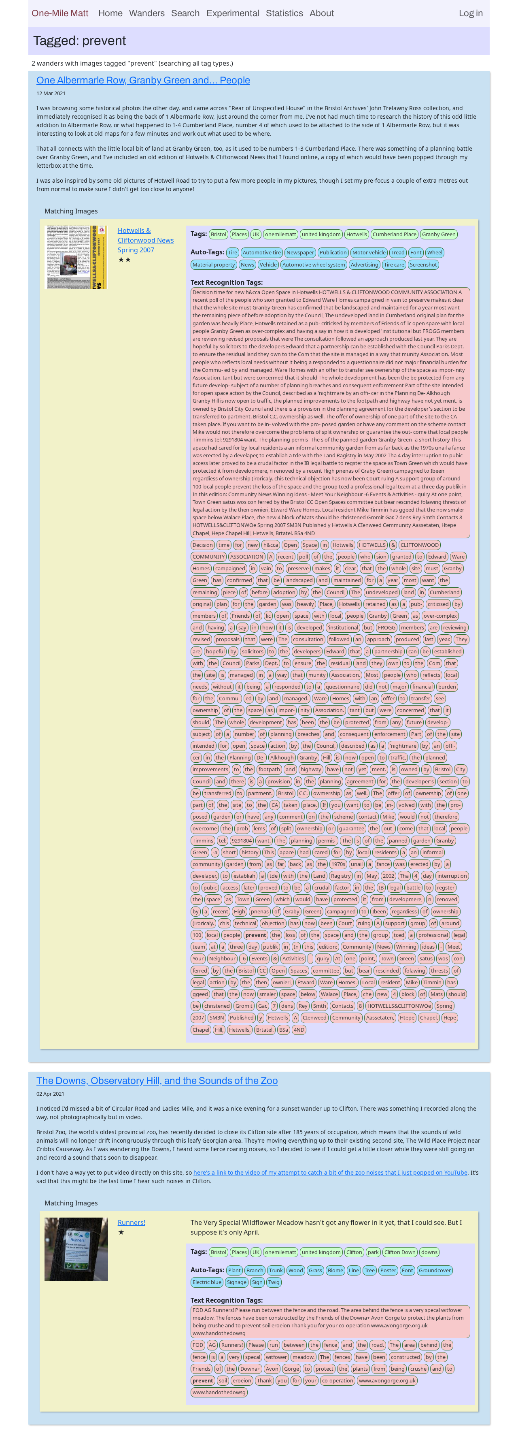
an (358, 639)
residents (385, 852)
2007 (198, 1017)
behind (428, 1344)
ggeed (200, 994)
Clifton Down (400, 1252)
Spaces (299, 970)
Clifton (354, 1252)
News (247, 264)
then (261, 982)
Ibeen (379, 911)
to (419, 556)
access (230, 887)
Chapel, (429, 1017)
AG (212, 1344)
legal (395, 887)
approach (378, 639)
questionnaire (342, 686)
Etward (305, 982)
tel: (222, 840)
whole (398, 568)
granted (402, 556)
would (407, 816)
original (202, 604)
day (427, 875)
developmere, (405, 899)
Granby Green (439, 234)
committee (326, 970)
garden (267, 604)
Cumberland (445, 592)
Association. (345, 674)
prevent (256, 934)
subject (201, 734)
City (460, 769)
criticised (438, 604)
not (382, 686)
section (448, 781)
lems (259, 828)
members (204, 615)
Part (416, 734)
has (217, 580)
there (237, 781)
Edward (437, 556)
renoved (447, 899)
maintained (347, 580)
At (337, 958)
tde (274, 875)
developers (307, 651)
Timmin (432, 982)
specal (252, 1357)
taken (290, 804)
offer (389, 698)
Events (259, 958)
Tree (370, 1270)
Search (185, 13)
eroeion (242, 1380)
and (323, 580)
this (308, 946)
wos (443, 958)
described (353, 745)
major (400, 686)
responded (287, 686)
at (213, 946)
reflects (431, 674)
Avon (272, 1368)
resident (390, 982)
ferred (200, 970)
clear (350, 568)
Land (319, 875)
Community (357, 946)
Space (310, 544)
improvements (210, 769)
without (222, 686)
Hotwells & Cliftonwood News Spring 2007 (146, 240)
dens (287, 1005)
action (277, 745)
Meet (454, 946)
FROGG (386, 627)
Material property (214, 264)
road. (378, 1344)
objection (273, 923)
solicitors (252, 651)
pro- (455, 804)
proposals (228, 639)
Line (354, 1270)
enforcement (389, 734)
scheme (343, 816)
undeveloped (382, 592)
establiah (244, 875)
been (308, 722)
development (266, 722)
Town (243, 899)
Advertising (364, 264)
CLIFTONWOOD (420, 544)
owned (409, 769)
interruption (452, 875)
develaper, (205, 875)
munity (317, 674)
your (310, 1380)
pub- (416, 604)
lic (268, 615)
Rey (303, 1005)
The (355, 592)
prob (242, 828)
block (407, 994)
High (239, 911)
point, (368, 958)
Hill (326, 757)
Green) (313, 911)
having (216, 627)
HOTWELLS (372, 544)
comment (291, 816)
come (406, 828)
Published (242, 1017)
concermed (410, 710)
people (346, 556)
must (432, 568)
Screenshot (423, 264)
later (249, 887)
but (368, 627)
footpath (269, 769)
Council (231, 663)
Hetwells (278, 1017)
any (396, 722)
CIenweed (315, 1017)
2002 (388, 875)
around (450, 923)
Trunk (276, 1270)
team (199, 946)
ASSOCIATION (246, 556)
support (395, 923)
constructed (405, 1357)
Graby (292, 911)
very (234, 1357)
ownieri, (282, 982)
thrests (439, 970)
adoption (284, 592)
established (448, 651)
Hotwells (356, 234)
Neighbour (222, 958)
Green (200, 580)
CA (275, 804)
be (277, 580)
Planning (240, 757)
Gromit (244, 1005)
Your (198, 958)
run (274, 1344)
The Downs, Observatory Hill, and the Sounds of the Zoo (157, 1080)
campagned (341, 911)
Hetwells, (240, 1029)
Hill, (219, 1029)
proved (269, 887)
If (324, 804)
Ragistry (341, 875)
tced (399, 934)
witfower (276, 1357)
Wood (296, 1270)
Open (290, 544)
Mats (437, 994)
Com (434, 663)
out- (389, 828)
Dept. (271, 663)
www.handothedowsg (219, 1392)
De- (261, 757)
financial (422, 686)
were (267, 639)
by (304, 592)
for (238, 544)
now (350, 757)
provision (278, 781)
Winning (406, 946)
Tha (404, 875)
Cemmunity (346, 1017)
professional (433, 934)
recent (285, 556)
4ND (299, 1029)
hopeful (215, 651)
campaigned (230, 568)
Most (372, 674)
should (201, 722)
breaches (308, 734)
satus (426, 958)
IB (381, 887)
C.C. (303, 793)
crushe (418, 1368)
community (207, 864)
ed (249, 698)
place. (310, 804)
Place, (326, 604)
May (372, 875)
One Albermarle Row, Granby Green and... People (143, 80)
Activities (293, 958)
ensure (303, 663)
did (369, 686)
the (328, 556)
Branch (254, 1270)
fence (330, 1344)
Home (110, 13)
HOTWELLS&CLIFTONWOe (399, 1005)
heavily (305, 604)
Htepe (407, 1017)
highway (311, 769)
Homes (201, 568)
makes (322, 568)
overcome (205, 828)
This (269, 852)
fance (383, 864)
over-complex (440, 615)
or (239, 816)
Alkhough (282, 757)
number (244, 734)
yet (362, 769)
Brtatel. (265, 1029)
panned (398, 840)
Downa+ (250, 1368)
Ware (458, 556)
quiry (323, 958)
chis (224, 923)
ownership (205, 710)
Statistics (284, 13)
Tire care (394, 264)
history (250, 852)
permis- (327, 840)
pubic (210, 887)
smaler (267, 994)
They (461, 639)
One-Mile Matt (60, 13)
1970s (338, 864)
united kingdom (321, 234)
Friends (241, 615)
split (286, 828)
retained (375, 604)
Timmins (203, 840)
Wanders (147, 13)
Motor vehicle (369, 252)
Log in (471, 13)
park (373, 1252)
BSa (283, 1029)
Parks (252, 663)
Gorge (291, 1368)
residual (340, 663)
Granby (453, 568)
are (433, 627)
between (294, 1344)
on (311, 816)
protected (357, 722)
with (319, 615)
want (428, 580)
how (267, 627)
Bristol (218, 234)
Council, (336, 592)
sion (381, 556)
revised (201, 639)
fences (342, 1357)
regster (445, 887)
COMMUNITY (209, 556)
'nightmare (403, 745)
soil (223, 1380)
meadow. (303, 1357)
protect (324, 1368)
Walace (329, 994)
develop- (437, 722)
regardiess (404, 911)
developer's (419, 781)
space (301, 615)
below (308, 994)
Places (239, 234)
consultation (308, 639)
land (408, 592)
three (236, 946)
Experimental (232, 13)
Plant (234, 1270)
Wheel (434, 252)
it (337, 568)
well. (362, 793)
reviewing (455, 627)
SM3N (217, 1017)
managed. (296, 698)
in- (390, 804)
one (462, 793)
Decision (203, 544)
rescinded (387, 970)
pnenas (260, 911)
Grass (315, 1270)
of (316, 556)
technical (245, 923)
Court (345, 923)
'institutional (343, 627)
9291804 (242, 840)
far (281, 864)
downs (429, 1252)
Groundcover (435, 1270)
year (393, 580)
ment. (379, 769)
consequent (354, 734)
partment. (260, 793)
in (325, 544)
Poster (388, 1270)
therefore (446, 816)
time (224, 544)
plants (360, 1368)
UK (256, 234)
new (253, 544)
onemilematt (280, 234)
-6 (243, 958)
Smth (319, 1005)
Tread (398, 252)
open (282, 615)
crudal (321, 887)
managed (241, 674)
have (333, 769)
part (198, 804)
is (289, 627)
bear (364, 970)
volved (407, 804)
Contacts (342, 1005)
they (377, 663)
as (394, 604)
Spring (444, 1005)
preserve (298, 568)
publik (270, 946)
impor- (286, 710)
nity (305, 710)
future (414, 722)
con (458, 958)
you (336, 804)
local (335, 615)
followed (339, 639)
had (304, 852)
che (367, 994)
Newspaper (300, 252)
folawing (415, 970)
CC (262, 970)
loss (290, 934)
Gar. (262, 1005)
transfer (420, 698)
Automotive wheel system (313, 264)
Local (368, 982)
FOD (198, 1344)
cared (321, 852)
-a (215, 852)
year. (444, 639)
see (440, 698)
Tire (232, 252)
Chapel (201, 1029)
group (417, 923)
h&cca (270, 544)
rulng (364, 923)
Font (416, 252)
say (242, 627)
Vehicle (268, 264)
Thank (264, 1380)
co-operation (337, 1380)
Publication (333, 252)
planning (281, 734)
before (259, 592)
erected (419, 864)
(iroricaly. (203, 923)
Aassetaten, (380, 1017)
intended (203, 745)
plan (222, 604)
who (365, 556)
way (282, 674)
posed (200, 816)
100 (197, 934)
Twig (274, 1282)
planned (435, 757)
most (410, 580)
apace (287, 852)
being (253, 686)
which (283, 899)
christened (217, 1005)
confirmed (239, 580)
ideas (428, 946)
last (429, 639)
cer (196, 757)
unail (357, 864)
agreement (360, 781)
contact (368, 816)
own (393, 663)
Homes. (347, 982)
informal (432, 852)
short (229, 852)
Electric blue (207, 1282)
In (296, 946)
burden (447, 686)
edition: (328, 946)
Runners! (131, 1222)
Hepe (450, 1017)
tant (355, 710)
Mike (388, 816)
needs (200, 686)
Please (256, 1344)
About (322, 13)
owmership (326, 793)
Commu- (229, 698)
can (412, 651)
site (416, 568)
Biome (335, 1270)
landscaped (299, 580)
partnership (388, 651)
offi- (450, 745)
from (380, 722)
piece (229, 592)
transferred (217, 793)
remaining (205, 592)
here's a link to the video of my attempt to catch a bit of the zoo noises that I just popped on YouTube (330, 1172)
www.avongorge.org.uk (387, 1380)
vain (266, 568)
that (367, 568)
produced (407, 639)
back (295, 864)
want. (264, 840)
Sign (257, 1282)
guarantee (351, 828)
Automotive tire (262, 252)
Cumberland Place (394, 234)
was (286, 604)
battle (413, 887)
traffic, (398, 757)
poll (303, 556)
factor (342, 887)
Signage (236, 1282)
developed (309, 627)
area (409, 1344)
